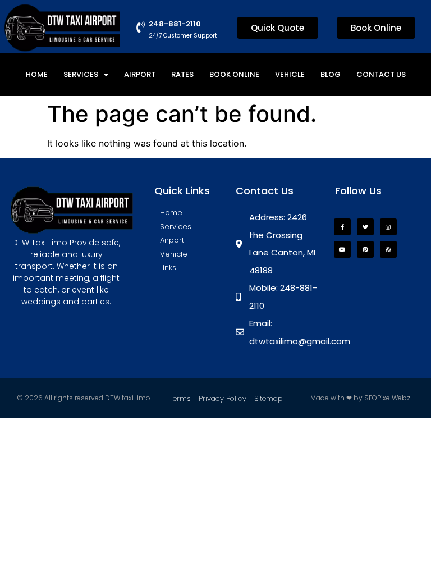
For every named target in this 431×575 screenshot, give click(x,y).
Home (37, 74)
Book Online (234, 74)
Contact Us (381, 74)
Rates (182, 74)
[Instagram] (388, 226)
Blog (330, 74)
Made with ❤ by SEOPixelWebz (360, 398)
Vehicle (290, 74)
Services (80, 74)
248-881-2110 (175, 24)
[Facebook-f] (342, 226)
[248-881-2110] (140, 27)
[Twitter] (365, 226)
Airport (139, 74)
